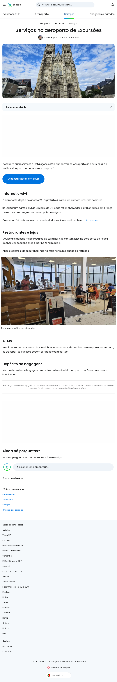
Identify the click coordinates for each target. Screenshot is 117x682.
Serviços (69, 14)
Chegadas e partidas (102, 14)
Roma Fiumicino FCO (12, 550)
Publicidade (80, 661)
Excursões (59, 23)
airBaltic (6, 530)
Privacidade (67, 661)
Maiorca (6, 628)
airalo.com (91, 220)
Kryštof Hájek (50, 37)
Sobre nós (7, 646)
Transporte (42, 14)
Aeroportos (45, 23)
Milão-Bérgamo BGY (12, 561)
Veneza (5, 602)
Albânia (6, 612)
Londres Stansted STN (12, 545)
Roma (5, 618)
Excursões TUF (11, 14)
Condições (54, 661)
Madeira (6, 592)
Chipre (5, 623)
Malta (5, 597)
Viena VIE (6, 535)
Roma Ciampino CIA (12, 571)
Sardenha (7, 556)
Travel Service (8, 581)
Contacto (6, 651)
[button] (4, 4)
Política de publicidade (75, 388)
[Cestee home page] (14, 5)
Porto (4, 633)
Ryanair (6, 540)
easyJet (6, 566)
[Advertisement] (58, 136)
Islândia (6, 607)
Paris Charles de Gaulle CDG (15, 587)
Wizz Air (5, 576)
